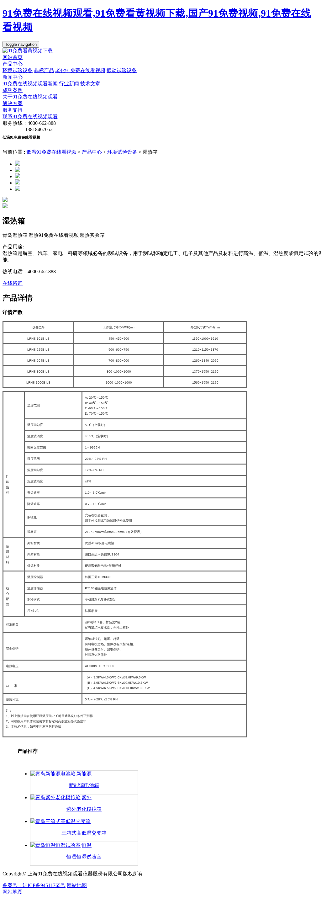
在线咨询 (13, 283)
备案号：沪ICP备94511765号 (34, 885)
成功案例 (13, 90)
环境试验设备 (18, 70)
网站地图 (77, 885)
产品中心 (13, 63)
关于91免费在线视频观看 (30, 96)
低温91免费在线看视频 (51, 152)
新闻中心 (13, 77)
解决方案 (13, 103)
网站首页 (13, 57)
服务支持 (13, 110)
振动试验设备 (122, 70)
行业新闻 (69, 83)
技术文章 (90, 83)
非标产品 (44, 70)
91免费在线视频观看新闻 (30, 83)
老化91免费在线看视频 (80, 70)
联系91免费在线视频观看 (30, 116)
